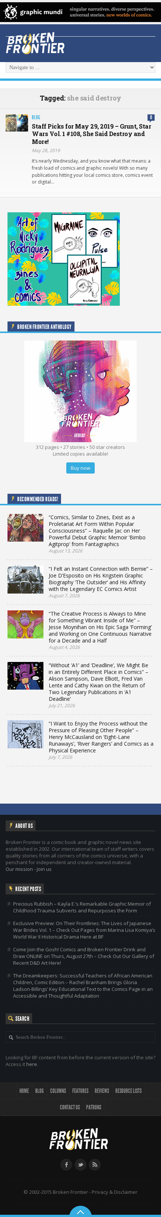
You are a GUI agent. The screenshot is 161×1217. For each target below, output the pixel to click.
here (31, 1064)
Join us (44, 869)
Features (80, 1090)
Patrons (93, 1107)
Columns (58, 1090)
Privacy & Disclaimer (114, 1192)
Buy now (80, 468)
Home (24, 1090)
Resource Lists (128, 1090)
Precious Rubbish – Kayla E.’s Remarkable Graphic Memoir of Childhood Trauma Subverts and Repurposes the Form (82, 907)
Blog (36, 117)
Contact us (70, 1107)
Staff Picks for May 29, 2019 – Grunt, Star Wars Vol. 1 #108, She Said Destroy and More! (91, 134)
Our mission (19, 869)
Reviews (102, 1090)
